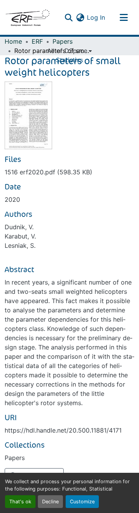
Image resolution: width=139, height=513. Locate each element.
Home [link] (13, 41)
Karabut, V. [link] (20, 236)
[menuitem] (69, 50)
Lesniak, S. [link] (20, 245)
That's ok (20, 501)
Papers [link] (63, 41)
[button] (27, 17)
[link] (69, 172)
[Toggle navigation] (123, 17)
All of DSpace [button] (67, 51)
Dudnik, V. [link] (19, 227)
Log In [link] (96, 17)
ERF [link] (37, 41)
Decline (50, 501)
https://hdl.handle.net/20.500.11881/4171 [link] (63, 430)
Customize (82, 501)
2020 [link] (12, 199)
